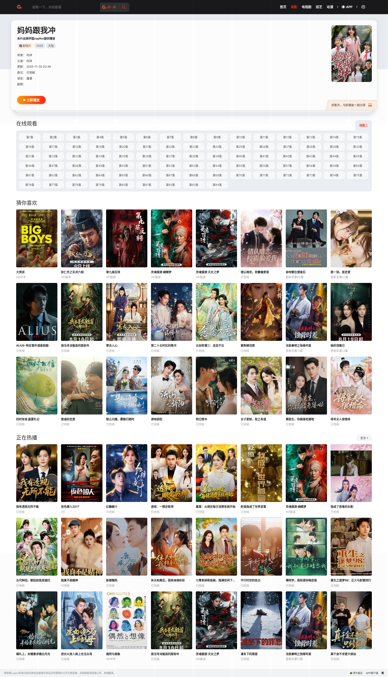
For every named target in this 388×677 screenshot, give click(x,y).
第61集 (29, 175)
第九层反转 (113, 272)
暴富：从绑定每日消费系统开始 (215, 506)
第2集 (53, 137)
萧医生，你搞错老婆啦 (300, 419)
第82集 (170, 184)
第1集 (29, 137)
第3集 (76, 137)
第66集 (147, 175)
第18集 (76, 146)
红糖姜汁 (111, 506)
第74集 (334, 175)
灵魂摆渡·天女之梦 (207, 272)
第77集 (53, 184)
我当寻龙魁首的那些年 (75, 345)
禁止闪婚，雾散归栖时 (120, 419)
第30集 (357, 146)
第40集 (240, 156)
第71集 (264, 175)
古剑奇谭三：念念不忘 (210, 345)
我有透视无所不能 (27, 506)
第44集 (334, 156)
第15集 (357, 137)
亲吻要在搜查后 (296, 272)
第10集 (240, 137)
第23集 (193, 146)
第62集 (53, 175)
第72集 (287, 175)
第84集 (217, 184)
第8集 (194, 137)
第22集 (170, 146)
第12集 (287, 137)
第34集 (100, 156)
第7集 (170, 137)
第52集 (170, 165)
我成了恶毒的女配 (342, 506)
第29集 (334, 146)
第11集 (264, 137)
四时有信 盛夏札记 (27, 419)
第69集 (217, 175)
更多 (363, 438)
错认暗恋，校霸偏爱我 (255, 272)
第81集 (146, 184)
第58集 (310, 165)
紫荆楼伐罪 (248, 345)
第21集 (147, 146)
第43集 (310, 156)
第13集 (310, 137)
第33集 (76, 156)
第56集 (264, 165)
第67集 (170, 175)
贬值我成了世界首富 (253, 506)
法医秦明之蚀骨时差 (298, 345)
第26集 (264, 146)
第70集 (240, 175)
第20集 (123, 146)
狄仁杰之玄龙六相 (72, 272)
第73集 (310, 175)
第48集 (76, 165)
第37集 (170, 156)
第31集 (29, 156)
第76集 (29, 184)
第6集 (147, 137)
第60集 (357, 165)
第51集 (146, 165)
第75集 (357, 175)
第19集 (100, 146)
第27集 (287, 146)
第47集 (53, 165)
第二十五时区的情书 (163, 345)
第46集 (30, 165)
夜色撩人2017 (70, 506)
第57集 (287, 165)
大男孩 (20, 272)
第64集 (100, 175)
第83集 (193, 184)
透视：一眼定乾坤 (162, 506)
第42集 (287, 156)
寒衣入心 (111, 345)
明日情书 (201, 419)
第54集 (217, 165)
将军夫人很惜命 (340, 419)
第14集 (334, 137)
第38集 (193, 156)
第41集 (264, 156)
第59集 (334, 165)
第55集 (240, 165)
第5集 (123, 137)
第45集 (357, 156)
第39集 (217, 156)
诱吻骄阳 (156, 419)
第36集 (147, 156)
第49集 (100, 165)
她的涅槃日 (338, 345)
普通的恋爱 (68, 419)
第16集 (29, 146)
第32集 (53, 156)
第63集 (76, 175)
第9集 (217, 137)
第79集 (100, 184)
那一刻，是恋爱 (340, 272)
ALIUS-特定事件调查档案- (33, 345)
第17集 (53, 146)
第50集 (123, 165)
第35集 (123, 156)
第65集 (123, 175)
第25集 (240, 146)
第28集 (310, 146)
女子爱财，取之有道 (253, 419)
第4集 (100, 137)
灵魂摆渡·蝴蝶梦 (161, 272)
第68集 (193, 175)
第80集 (123, 184)
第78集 (76, 184)
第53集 (193, 165)
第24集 (217, 146)
